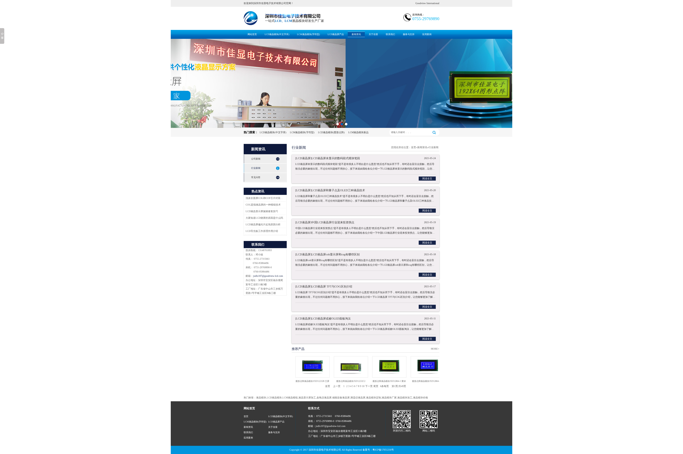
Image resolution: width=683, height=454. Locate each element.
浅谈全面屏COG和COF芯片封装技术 (265, 198)
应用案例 (426, 34)
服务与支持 (408, 34)
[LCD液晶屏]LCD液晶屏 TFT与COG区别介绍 (323, 286)
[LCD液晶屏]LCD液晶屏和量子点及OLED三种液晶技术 (330, 190)
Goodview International (427, 3)
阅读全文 (427, 178)
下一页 (369, 386)
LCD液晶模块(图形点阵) (331, 132)
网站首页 (252, 34)
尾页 (375, 386)
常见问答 (255, 177)
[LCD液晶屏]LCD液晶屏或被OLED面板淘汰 (323, 318)
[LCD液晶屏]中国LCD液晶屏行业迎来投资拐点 (324, 222)
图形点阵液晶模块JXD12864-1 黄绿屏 (378, 382)
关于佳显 (373, 34)
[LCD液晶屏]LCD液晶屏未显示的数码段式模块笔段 (327, 158)
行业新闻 (255, 168)
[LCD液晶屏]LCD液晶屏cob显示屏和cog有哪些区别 (327, 254)
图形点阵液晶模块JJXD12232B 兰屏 (301, 381)
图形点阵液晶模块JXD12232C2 (339, 381)
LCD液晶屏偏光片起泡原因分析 (263, 224)
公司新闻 (255, 158)
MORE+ (435, 348)
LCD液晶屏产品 (336, 34)
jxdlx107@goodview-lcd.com (268, 276)
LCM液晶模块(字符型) (308, 34)
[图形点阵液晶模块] (341, 83)
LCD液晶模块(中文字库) (277, 34)
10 (363, 386)
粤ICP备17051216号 (383, 449)
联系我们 (390, 34)
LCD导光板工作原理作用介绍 (262, 231)
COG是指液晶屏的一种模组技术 (263, 204)
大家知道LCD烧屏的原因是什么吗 (264, 218)
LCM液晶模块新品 (358, 132)
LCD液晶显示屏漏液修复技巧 (262, 211)
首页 (413, 147)
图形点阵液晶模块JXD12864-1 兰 (416, 381)
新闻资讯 (356, 34)
